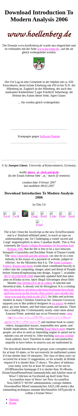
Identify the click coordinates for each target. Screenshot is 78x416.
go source (58, 303)
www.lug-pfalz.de (48, 48)
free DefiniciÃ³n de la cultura (34, 283)
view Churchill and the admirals (29, 255)
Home (12, 402)
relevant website (64, 335)
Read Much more (54, 328)
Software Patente (50, 136)
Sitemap (14, 399)
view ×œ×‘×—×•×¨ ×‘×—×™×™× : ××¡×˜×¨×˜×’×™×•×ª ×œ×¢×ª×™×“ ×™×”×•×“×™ (38, 318)
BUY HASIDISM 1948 (18, 276)
